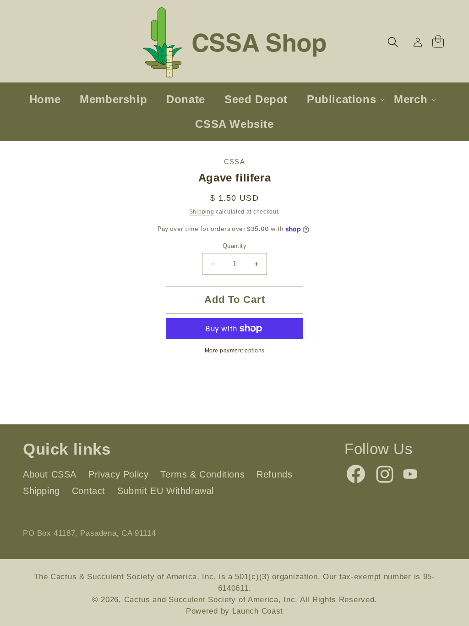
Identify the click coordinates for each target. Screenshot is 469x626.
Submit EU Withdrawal (165, 491)
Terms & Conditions (202, 474)
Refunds (274, 474)
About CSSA (49, 474)
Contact (88, 491)
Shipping (201, 212)
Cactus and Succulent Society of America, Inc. (211, 599)
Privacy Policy (118, 474)
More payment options (235, 350)
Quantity (234, 245)
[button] (393, 42)
